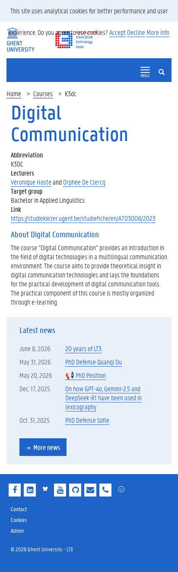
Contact (19, 508)
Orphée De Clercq (84, 181)
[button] (145, 70)
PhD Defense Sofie (87, 419)
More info (157, 32)
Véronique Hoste (31, 181)
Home (13, 93)
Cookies (19, 519)
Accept (117, 32)
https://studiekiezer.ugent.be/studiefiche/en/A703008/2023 (83, 218)
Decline (136, 32)
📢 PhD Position (85, 375)
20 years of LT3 (83, 348)
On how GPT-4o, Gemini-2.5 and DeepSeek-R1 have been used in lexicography (103, 397)
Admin (17, 530)
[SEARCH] (165, 64)
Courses (43, 93)
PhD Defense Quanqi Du (93, 361)
